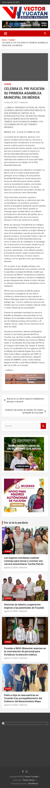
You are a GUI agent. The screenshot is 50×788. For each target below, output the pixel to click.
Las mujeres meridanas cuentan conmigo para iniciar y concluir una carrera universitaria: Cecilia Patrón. (24, 561)
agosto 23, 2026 (10, 567)
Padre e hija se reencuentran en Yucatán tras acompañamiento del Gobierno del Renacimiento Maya (23, 698)
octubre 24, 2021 (11, 102)
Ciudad (7, 84)
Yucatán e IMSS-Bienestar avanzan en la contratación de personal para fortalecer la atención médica (25, 651)
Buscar (43, 426)
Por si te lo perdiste (16, 522)
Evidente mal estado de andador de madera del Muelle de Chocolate (24, 411)
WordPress (33, 783)
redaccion (24, 102)
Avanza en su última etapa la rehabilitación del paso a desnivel (25, 400)
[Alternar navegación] (5, 33)
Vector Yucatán (31, 776)
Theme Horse (28, 780)
